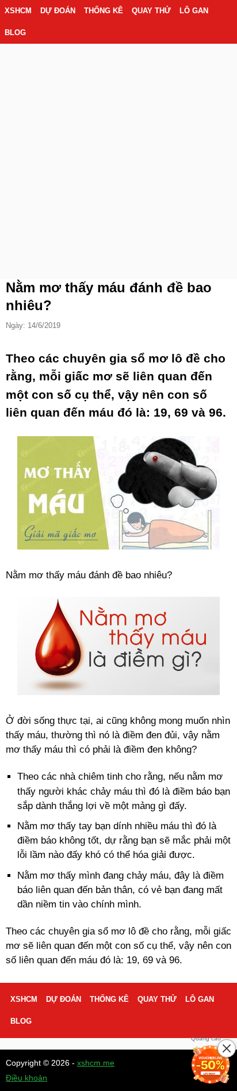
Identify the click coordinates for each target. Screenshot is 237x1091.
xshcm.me (95, 1062)
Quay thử (151, 11)
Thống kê (103, 11)
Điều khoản (26, 1077)
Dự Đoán (57, 11)
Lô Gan (193, 11)
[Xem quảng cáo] (210, 1064)
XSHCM (18, 11)
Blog (15, 33)
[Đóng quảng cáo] (226, 1048)
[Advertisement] (118, 147)
